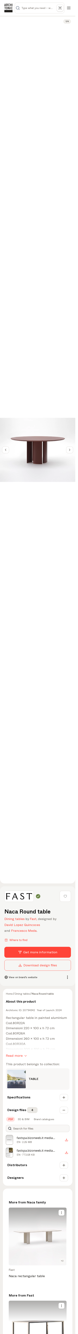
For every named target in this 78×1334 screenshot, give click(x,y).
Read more (14, 1055)
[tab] (10, 1119)
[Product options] (61, 1213)
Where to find (18, 940)
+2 (62, 1260)
